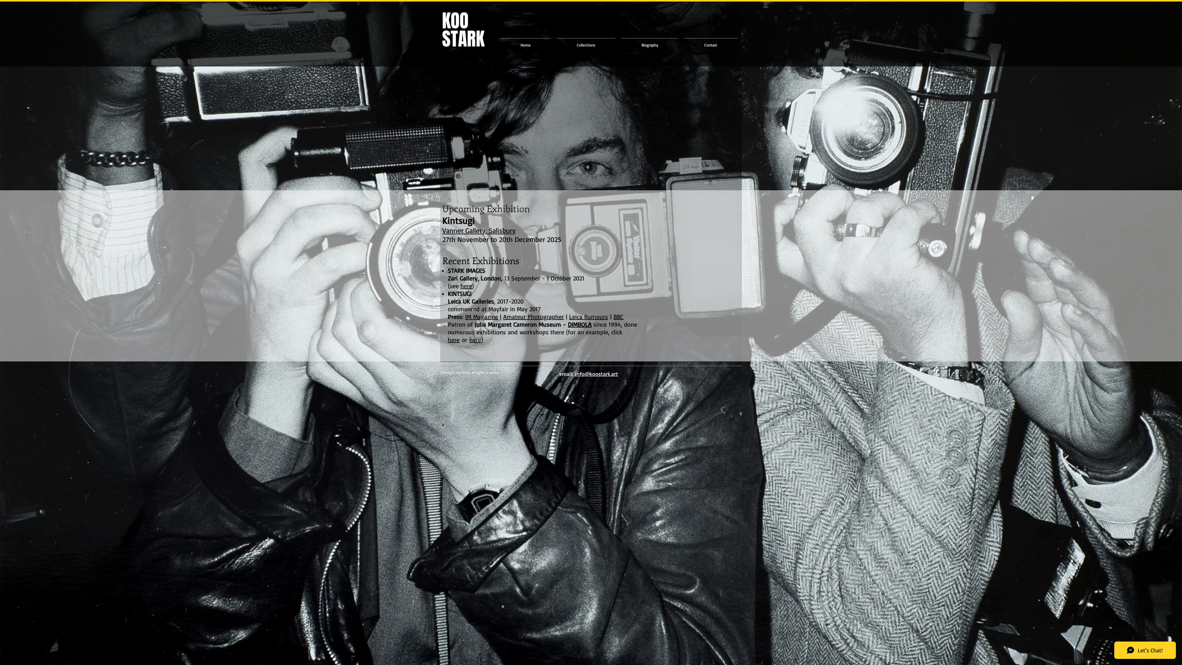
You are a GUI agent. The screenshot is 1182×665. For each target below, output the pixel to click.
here (454, 340)
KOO (455, 20)
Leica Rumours (588, 316)
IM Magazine (481, 316)
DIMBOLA (580, 324)
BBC (618, 316)
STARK (463, 44)
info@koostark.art (596, 373)
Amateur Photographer (533, 316)
